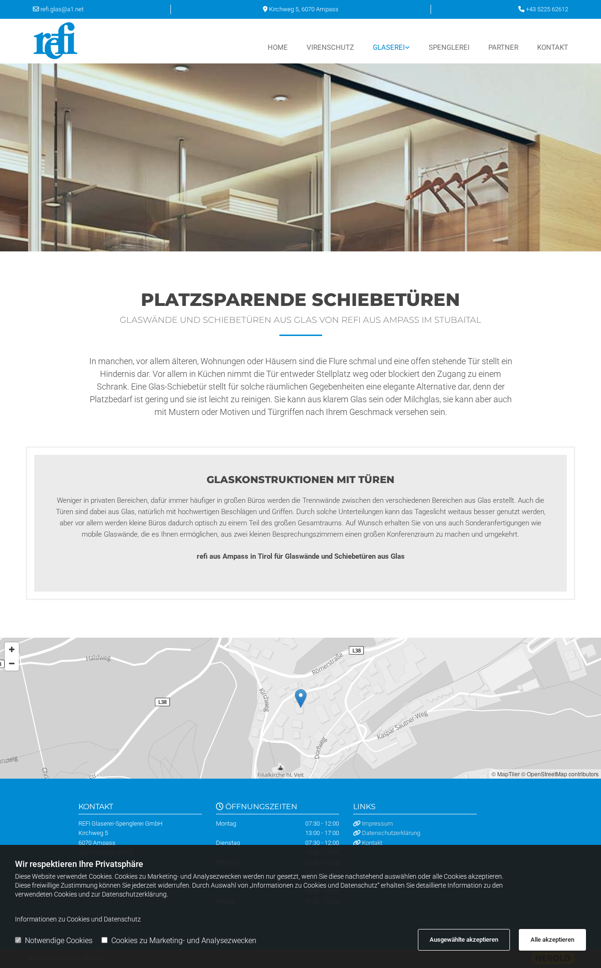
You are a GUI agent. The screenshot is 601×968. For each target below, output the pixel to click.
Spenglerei (449, 47)
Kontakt (552, 47)
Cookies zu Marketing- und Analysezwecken (183, 940)
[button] (301, 698)
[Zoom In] (12, 649)
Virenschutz (330, 47)
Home (278, 47)
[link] (382, 47)
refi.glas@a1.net (62, 9)
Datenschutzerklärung (391, 832)
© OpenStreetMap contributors (560, 774)
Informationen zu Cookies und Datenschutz (78, 919)
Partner (503, 47)
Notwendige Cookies (58, 940)
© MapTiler (506, 774)
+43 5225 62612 (547, 9)
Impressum (377, 823)
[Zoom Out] (12, 663)
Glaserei (389, 47)
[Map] (300, 708)
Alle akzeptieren (552, 939)
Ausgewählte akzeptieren (464, 939)
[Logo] (71, 41)
